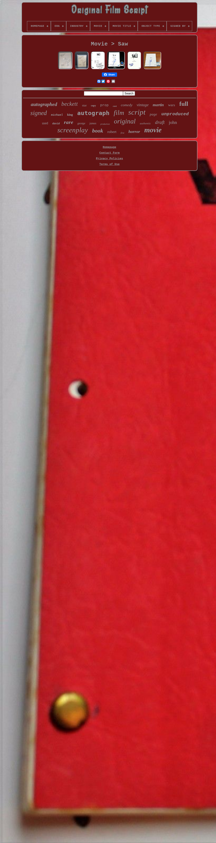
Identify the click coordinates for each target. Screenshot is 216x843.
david (56, 123)
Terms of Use (109, 164)
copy (93, 105)
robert (111, 132)
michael (57, 115)
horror (134, 131)
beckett (69, 104)
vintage (142, 105)
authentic (145, 123)
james (92, 123)
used (45, 123)
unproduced (175, 114)
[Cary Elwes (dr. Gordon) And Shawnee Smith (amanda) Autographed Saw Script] (65, 68)
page (153, 114)
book (97, 131)
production (105, 124)
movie (153, 130)
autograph (93, 113)
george (81, 123)
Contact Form (109, 152)
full (183, 103)
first (122, 132)
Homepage (109, 147)
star (84, 105)
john (173, 122)
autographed (44, 104)
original (125, 121)
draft (160, 122)
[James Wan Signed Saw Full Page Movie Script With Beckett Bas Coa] (152, 68)
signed (38, 112)
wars (171, 105)
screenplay (72, 130)
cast (115, 106)
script (137, 112)
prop (104, 105)
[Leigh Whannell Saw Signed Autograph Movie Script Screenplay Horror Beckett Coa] (97, 68)
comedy (126, 105)
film (119, 112)
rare (68, 122)
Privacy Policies (109, 158)
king (70, 114)
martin (158, 105)
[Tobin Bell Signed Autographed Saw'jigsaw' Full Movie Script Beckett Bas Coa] (134, 68)
